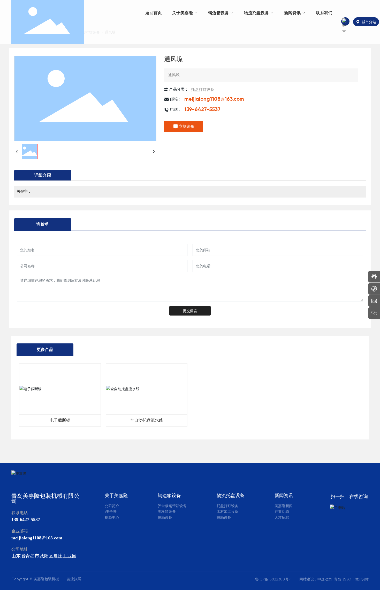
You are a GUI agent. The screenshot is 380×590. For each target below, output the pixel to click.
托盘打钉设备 (202, 89)
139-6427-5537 (202, 109)
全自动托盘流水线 (146, 421)
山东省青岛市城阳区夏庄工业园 (44, 556)
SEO (347, 579)
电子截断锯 (60, 421)
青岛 (337, 579)
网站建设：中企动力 (316, 579)
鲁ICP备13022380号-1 (273, 579)
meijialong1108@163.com (214, 99)
